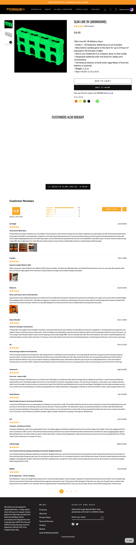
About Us (43, 513)
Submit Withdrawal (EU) (48, 533)
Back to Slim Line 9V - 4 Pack (69, 187)
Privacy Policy (45, 517)
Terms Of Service (46, 521)
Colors (79, 97)
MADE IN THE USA (124, 9)
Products (36, 9)
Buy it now (103, 87)
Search (42, 529)
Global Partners (63, 9)
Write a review (111, 209)
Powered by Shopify (68, 537)
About (48, 9)
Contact (95, 9)
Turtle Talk (82, 9)
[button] (76, 101)
